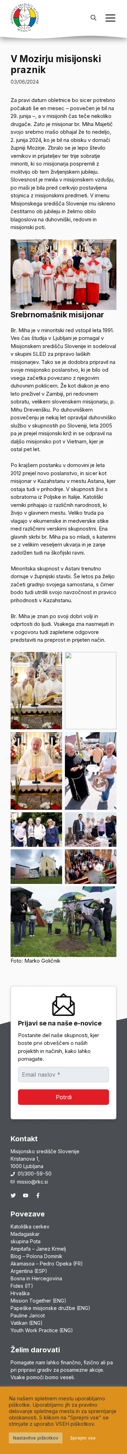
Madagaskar (25, 1234)
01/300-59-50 (35, 1173)
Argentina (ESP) (29, 1271)
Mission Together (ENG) (38, 1301)
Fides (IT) (22, 1286)
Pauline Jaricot (28, 1315)
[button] (93, 18)
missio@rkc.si (32, 1182)
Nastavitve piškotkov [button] (35, 1438)
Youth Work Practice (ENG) (42, 1330)
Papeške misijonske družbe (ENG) (50, 1308)
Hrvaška (20, 1293)
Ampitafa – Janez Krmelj (38, 1249)
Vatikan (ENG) (27, 1323)
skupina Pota (26, 1241)
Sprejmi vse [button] (83, 1438)
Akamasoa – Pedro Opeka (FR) (47, 1264)
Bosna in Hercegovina (36, 1278)
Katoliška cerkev (30, 1226)
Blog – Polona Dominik (36, 1256)
